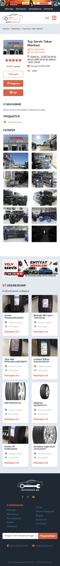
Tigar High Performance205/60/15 (15, 360)
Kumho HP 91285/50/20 (10, 447)
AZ (47, 18)
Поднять (14, 83)
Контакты (41, 523)
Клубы (10, 522)
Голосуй (13, 74)
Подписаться (47, 536)
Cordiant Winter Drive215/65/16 (42, 360)
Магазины (21, 9)
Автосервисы (34, 9)
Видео (39, 515)
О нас (39, 507)
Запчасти (48, 9)
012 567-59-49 (37, 52)
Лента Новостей (45, 511)
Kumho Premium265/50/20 (13, 316)
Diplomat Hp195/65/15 (40, 404)
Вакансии (41, 519)
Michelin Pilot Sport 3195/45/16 (43, 316)
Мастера (9, 9)
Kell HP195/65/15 (12, 403)
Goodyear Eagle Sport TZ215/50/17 (44, 447)
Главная (5, 29)
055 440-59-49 (37, 49)
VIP (15, 93)
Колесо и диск (14, 122)
